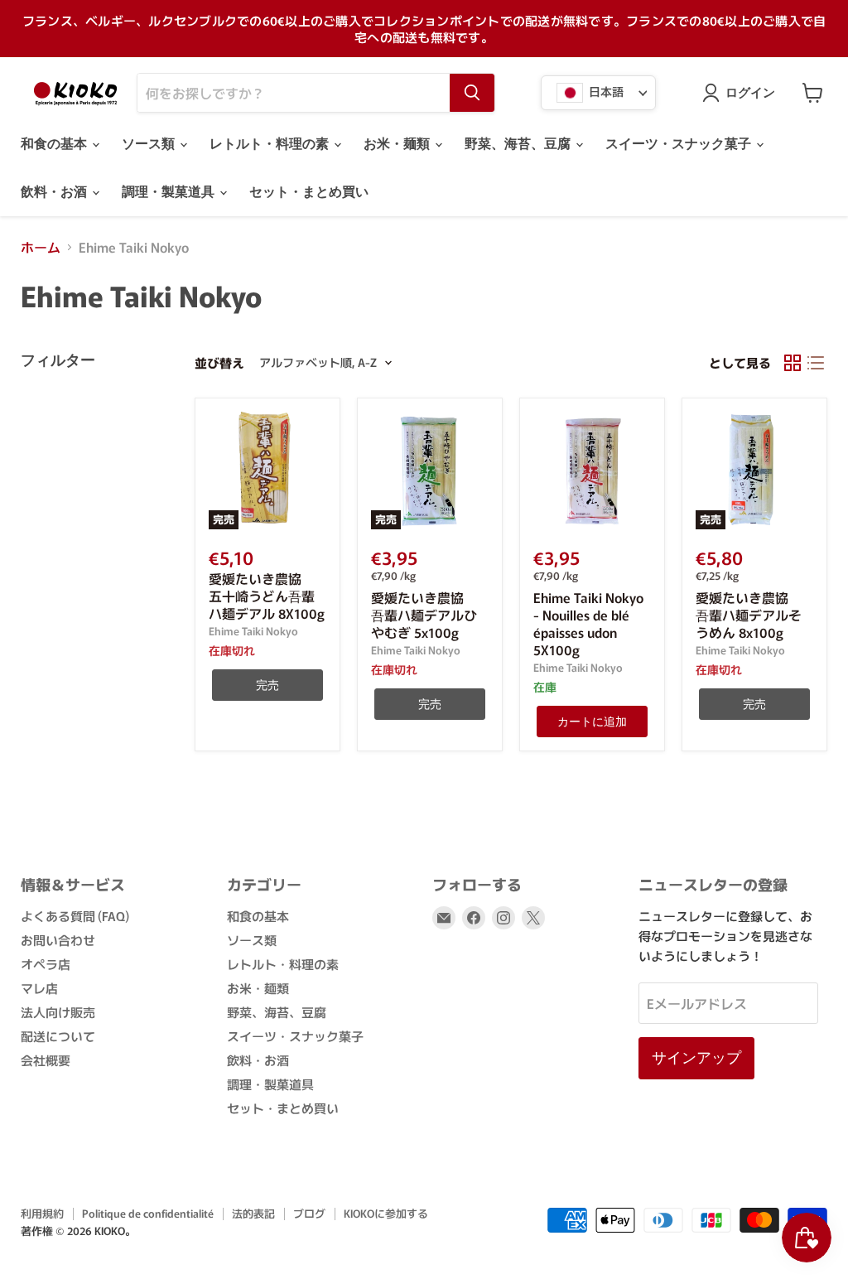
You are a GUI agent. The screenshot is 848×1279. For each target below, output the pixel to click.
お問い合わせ (58, 939)
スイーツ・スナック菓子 (679, 143)
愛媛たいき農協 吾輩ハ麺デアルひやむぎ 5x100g (424, 614)
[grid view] (792, 362)
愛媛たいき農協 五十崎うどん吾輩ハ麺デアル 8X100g (267, 595)
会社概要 (45, 1060)
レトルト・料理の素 (271, 143)
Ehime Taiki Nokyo (253, 631)
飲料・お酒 (55, 191)
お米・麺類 (398, 143)
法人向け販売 (58, 1012)
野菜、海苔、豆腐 (519, 143)
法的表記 (253, 1213)
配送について (58, 1036)
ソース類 (150, 143)
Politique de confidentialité (148, 1213)
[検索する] (472, 93)
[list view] (815, 362)
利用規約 (42, 1213)
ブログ (309, 1213)
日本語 (605, 91)
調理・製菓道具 (170, 191)
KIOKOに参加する (386, 1213)
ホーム (40, 246)
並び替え (219, 362)
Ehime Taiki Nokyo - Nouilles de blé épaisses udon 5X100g (588, 623)
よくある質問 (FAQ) (75, 915)
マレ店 (39, 988)
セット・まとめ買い (309, 191)
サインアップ (696, 1057)
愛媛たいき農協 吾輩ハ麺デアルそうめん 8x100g (749, 614)
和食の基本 (55, 143)
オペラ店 (45, 964)
